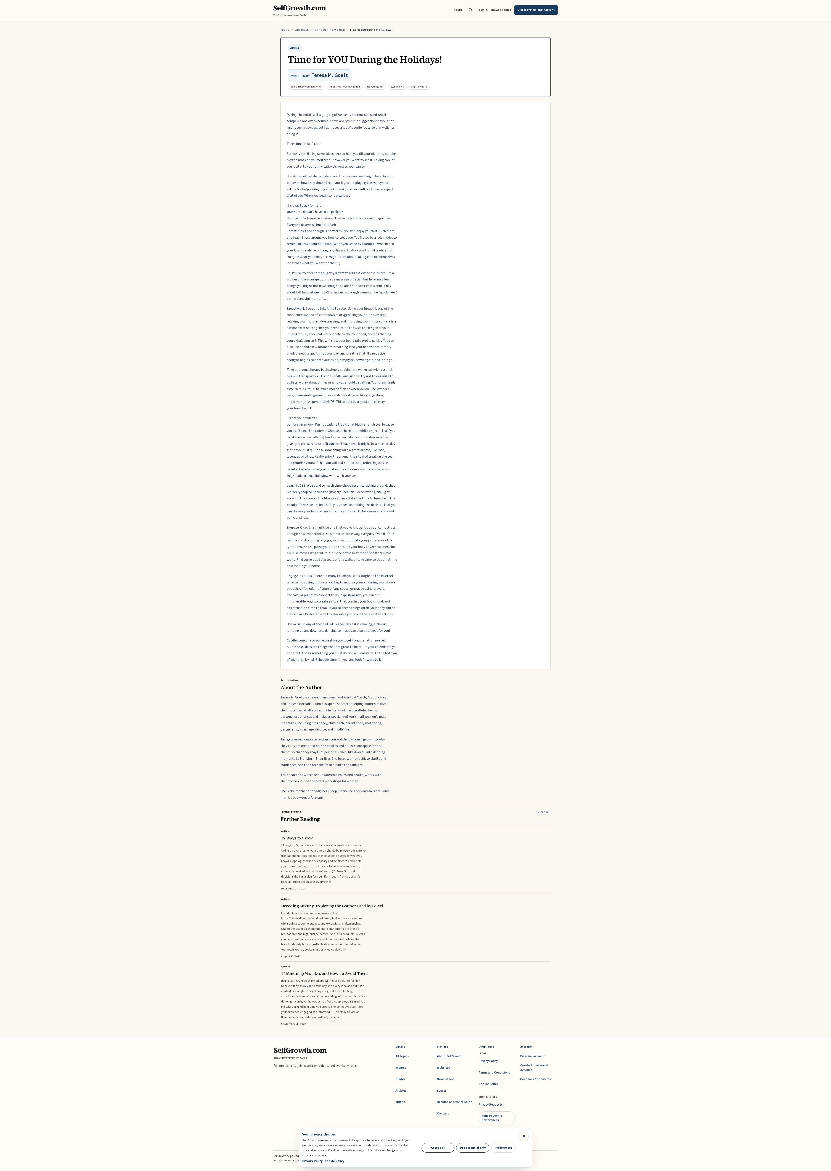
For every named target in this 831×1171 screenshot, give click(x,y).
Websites (443, 1068)
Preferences (503, 1147)
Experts (400, 1068)
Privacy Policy (488, 1061)
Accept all (438, 1147)
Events (442, 1090)
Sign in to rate (419, 87)
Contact (443, 1113)
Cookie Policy (488, 1084)
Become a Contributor (536, 1079)
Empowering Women (330, 30)
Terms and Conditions (494, 1072)
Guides (400, 1079)
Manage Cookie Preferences (492, 1118)
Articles (302, 30)
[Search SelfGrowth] (470, 10)
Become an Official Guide (454, 1102)
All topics (402, 1056)
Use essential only (473, 1147)
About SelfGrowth (449, 1056)
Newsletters (445, 1079)
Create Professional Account (534, 1067)
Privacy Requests (491, 1104)
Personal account (532, 1056)
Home (285, 30)
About (458, 10)
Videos (400, 1102)
